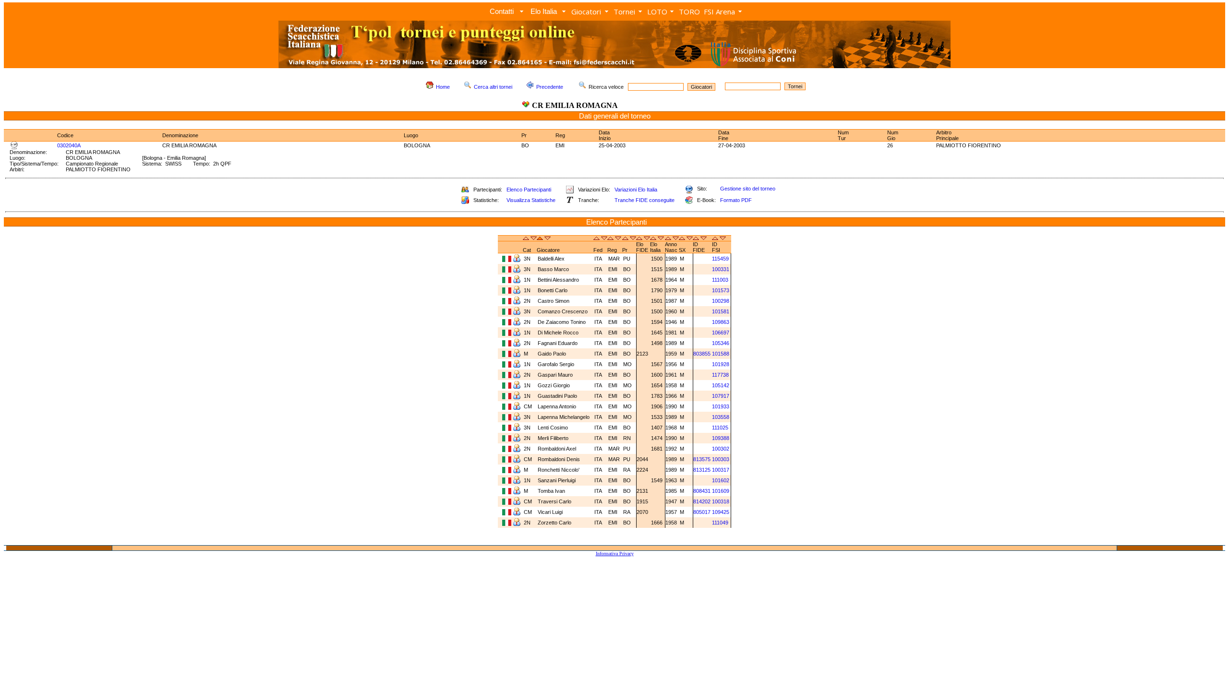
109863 (720, 322)
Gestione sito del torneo (747, 188)
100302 (720, 449)
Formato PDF (736, 200)
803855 (702, 354)
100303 (720, 459)
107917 (720, 396)
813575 (702, 459)
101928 (720, 364)
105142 (720, 385)
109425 (720, 512)
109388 (720, 438)
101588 (720, 354)
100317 (720, 470)
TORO (689, 11)
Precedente (549, 87)
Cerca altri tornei (493, 87)
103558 (720, 417)
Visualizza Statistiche (530, 200)
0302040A (69, 145)
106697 (720, 332)
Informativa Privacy (615, 553)
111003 (720, 280)
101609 (720, 491)
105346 (720, 343)
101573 (720, 290)
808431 (702, 491)
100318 (720, 501)
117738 (720, 375)
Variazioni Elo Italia (635, 189)
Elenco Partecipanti (528, 189)
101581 (720, 311)
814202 (702, 501)
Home (443, 87)
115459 (720, 259)
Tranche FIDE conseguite (644, 200)
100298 (720, 301)
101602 (720, 480)
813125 (702, 470)
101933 (720, 406)
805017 (702, 512)
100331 (720, 269)
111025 (720, 427)
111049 (720, 522)
